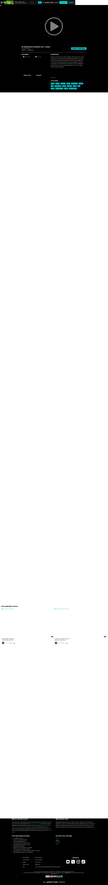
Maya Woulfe (44, 825)
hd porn (52, 88)
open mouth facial (59, 88)
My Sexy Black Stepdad (8, 638)
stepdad (66, 88)
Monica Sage (27, 75)
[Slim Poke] (41, 65)
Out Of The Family (8, 642)
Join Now (63, 2)
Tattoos (68, 83)
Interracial (81, 83)
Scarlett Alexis (23, 827)
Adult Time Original (72, 88)
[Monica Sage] (29, 65)
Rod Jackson (62, 640)
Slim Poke (38, 75)
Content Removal (54, 873)
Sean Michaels (5, 640)
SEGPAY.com (68, 872)
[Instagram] (78, 862)
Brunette (52, 83)
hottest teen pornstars (35, 823)
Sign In (71, 2)
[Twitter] (73, 862)
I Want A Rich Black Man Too (62, 638)
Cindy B (30, 827)
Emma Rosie (17, 827)
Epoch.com (30, 872)
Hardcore (57, 83)
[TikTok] (83, 862)
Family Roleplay (74, 83)
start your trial (78, 48)
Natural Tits (63, 83)
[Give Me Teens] (8, 2)
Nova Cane (11, 640)
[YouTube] (68, 862)
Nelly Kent (57, 640)
